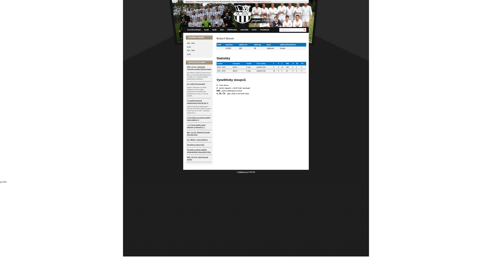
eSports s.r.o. (243, 172)
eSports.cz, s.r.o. (266, 1)
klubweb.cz (249, 1)
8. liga (189, 47)
